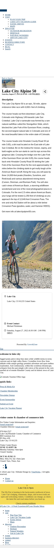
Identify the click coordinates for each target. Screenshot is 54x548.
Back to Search (7, 78)
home (8, 15)
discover (9, 28)
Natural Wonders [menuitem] (16, 531)
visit (7, 17)
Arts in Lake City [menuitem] (17, 533)
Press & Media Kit (7, 387)
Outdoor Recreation (21, 31)
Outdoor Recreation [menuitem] (18, 526)
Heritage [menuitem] (13, 529)
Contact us (9, 481)
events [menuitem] (7, 536)
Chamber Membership (9, 391)
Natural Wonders (19, 35)
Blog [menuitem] (7, 542)
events (8, 40)
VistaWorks (35, 472)
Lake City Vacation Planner (11, 408)
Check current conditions (26, 503)
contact (9, 44)
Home (7, 478)
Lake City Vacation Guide (23, 22)
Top (1, 349)
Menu (2, 10)
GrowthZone (32, 344)
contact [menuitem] (8, 540)
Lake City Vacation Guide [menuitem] (20, 517)
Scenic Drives (17, 24)
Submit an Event (6, 404)
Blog (7, 47)
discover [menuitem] (8, 524)
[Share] (45, 92)
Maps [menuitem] (12, 522)
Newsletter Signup (7, 395)
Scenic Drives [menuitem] (15, 520)
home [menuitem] (7, 510)
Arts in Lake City (19, 38)
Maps (12, 26)
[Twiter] (6, 468)
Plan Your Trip (17, 19)
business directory (15, 42)
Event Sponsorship (7, 399)
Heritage (14, 33)
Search (7, 49)
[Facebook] (5, 465)
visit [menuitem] (6, 513)
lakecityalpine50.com (25, 211)
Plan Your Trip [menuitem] (16, 515)
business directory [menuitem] (12, 538)
